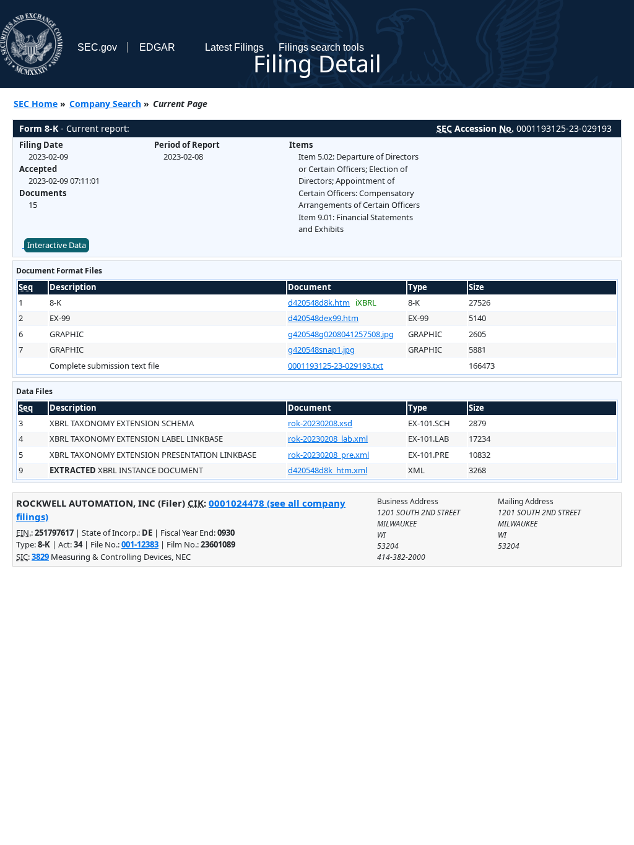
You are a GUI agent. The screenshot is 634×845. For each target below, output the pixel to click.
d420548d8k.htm (319, 302)
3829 (40, 556)
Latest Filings (234, 47)
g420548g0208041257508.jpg (341, 334)
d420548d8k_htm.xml (327, 470)
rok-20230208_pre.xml (328, 454)
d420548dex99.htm (323, 318)
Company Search (105, 103)
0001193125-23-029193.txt (335, 365)
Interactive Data (56, 245)
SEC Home (36, 103)
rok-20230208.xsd (320, 423)
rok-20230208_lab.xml (328, 438)
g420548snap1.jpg (321, 349)
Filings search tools (321, 47)
